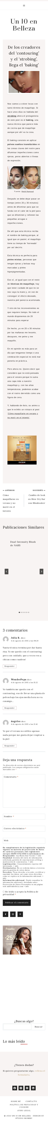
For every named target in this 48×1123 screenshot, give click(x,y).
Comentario (11, 777)
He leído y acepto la (20, 893)
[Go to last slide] (6, 571)
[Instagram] (21, 1088)
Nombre (9, 816)
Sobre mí (16, 1101)
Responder (10, 666)
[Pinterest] (27, 1088)
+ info (38, 856)
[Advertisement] (24, 987)
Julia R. (15, 637)
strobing (11, 116)
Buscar (39, 1026)
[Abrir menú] (24, 5)
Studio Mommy (24, 1118)
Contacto (31, 1101)
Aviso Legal (24, 1110)
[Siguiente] (41, 571)
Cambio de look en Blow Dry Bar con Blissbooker (36, 496)
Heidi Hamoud (28, 191)
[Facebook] (14, 1088)
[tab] (19, 612)
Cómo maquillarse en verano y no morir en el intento (11, 500)
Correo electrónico (15, 828)
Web (6, 840)
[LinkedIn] (33, 1088)
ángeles (16, 721)
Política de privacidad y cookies (24, 1106)
